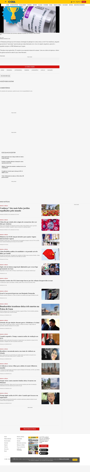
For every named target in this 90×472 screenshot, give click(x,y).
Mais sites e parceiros (79, 4)
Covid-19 (43, 70)
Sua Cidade (65, 4)
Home (7, 4)
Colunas (40, 4)
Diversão (29, 4)
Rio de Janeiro (22, 4)
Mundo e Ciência (57, 4)
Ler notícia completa (30, 66)
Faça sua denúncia (21, 447)
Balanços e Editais (21, 444)
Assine (83, 1)
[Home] (11, 2)
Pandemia (26, 70)
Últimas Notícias (14, 4)
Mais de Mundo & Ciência (30, 428)
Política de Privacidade (19, 449)
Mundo (2, 70)
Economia (45, 4)
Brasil (51, 4)
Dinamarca (9, 70)
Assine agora (44, 445)
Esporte (35, 4)
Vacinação (50, 70)
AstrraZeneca (18, 70)
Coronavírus (34, 70)
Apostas (71, 4)
